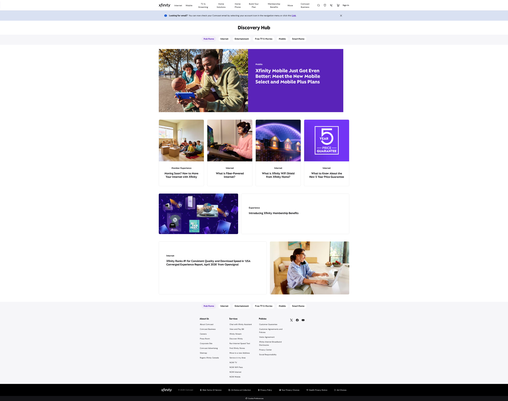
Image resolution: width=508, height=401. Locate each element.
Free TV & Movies (263, 38)
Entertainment (242, 38)
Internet (224, 38)
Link (294, 15)
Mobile (282, 38)
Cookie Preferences (256, 398)
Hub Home (209, 38)
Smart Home (298, 38)
